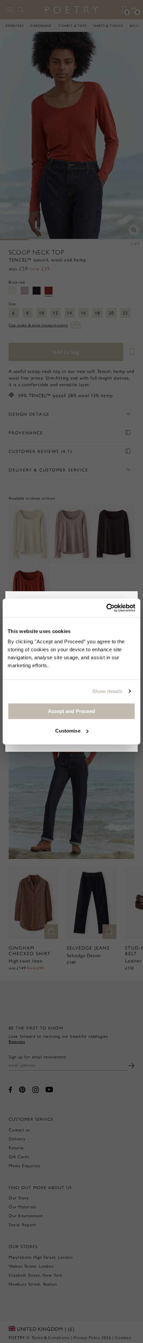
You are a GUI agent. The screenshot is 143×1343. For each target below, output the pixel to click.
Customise (67, 731)
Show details (107, 691)
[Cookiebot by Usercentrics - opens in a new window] (106, 607)
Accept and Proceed (71, 711)
